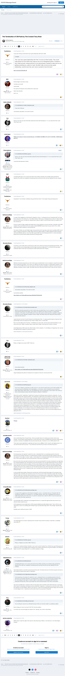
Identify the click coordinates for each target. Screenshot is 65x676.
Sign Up (61, 2)
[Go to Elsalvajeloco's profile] (3, 41)
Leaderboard (15, 6)
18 (25, 46)
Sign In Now (46, 652)
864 (8, 254)
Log (7, 118)
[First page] (2, 46)
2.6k (8, 225)
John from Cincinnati (7, 357)
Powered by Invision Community (32, 674)
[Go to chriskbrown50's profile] (7, 440)
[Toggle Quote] (15, 56)
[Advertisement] (16, 25)
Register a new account (18, 652)
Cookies (38, 672)
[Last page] (36, 46)
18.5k (8, 185)
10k (8, 62)
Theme (27, 672)
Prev (5, 46)
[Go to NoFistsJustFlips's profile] (7, 219)
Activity (8, 6)
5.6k (8, 547)
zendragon (7, 134)
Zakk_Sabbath (7, 102)
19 (27, 46)
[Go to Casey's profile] (7, 522)
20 (30, 46)
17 (23, 46)
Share (51, 40)
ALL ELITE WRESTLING (19, 41)
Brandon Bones (7, 243)
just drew (7, 381)
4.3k (8, 129)
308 (8, 446)
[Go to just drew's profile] (7, 386)
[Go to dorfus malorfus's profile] (7, 623)
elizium (7, 536)
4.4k (8, 392)
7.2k (8, 497)
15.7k (8, 368)
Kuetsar (7, 418)
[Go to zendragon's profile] (7, 139)
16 (21, 46)
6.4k (8, 113)
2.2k (8, 608)
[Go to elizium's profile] (7, 541)
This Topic (58, 6)
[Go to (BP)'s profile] (7, 84)
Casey (7, 518)
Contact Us (32, 672)
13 (14, 46)
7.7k (8, 145)
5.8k (8, 90)
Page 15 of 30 (41, 46)
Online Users (9, 9)
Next (33, 46)
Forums (2, 9)
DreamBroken (7, 487)
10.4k (8, 568)
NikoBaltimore (7, 557)
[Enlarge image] (38, 137)
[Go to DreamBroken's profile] (7, 491)
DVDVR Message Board (8, 2)
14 (16, 46)
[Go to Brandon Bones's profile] (7, 247)
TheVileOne (7, 51)
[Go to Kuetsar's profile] (7, 422)
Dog (28, 384)
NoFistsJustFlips (7, 215)
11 (10, 46)
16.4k (8, 529)
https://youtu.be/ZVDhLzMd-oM (20, 70)
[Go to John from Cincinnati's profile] (7, 362)
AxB (7, 174)
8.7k (8, 429)
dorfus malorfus (7, 618)
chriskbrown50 (7, 435)
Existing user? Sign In (52, 2)
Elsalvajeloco (10, 40)
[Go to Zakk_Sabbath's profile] (7, 106)
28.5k (8, 162)
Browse (3, 6)
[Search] (62, 7)
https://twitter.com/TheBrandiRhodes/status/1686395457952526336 (28, 295)
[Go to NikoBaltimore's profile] (7, 562)
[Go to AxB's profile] (7, 178)
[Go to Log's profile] (7, 122)
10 (8, 46)
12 (12, 46)
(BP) (7, 79)
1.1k (8, 629)
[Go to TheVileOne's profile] (7, 55)
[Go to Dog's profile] (7, 602)
